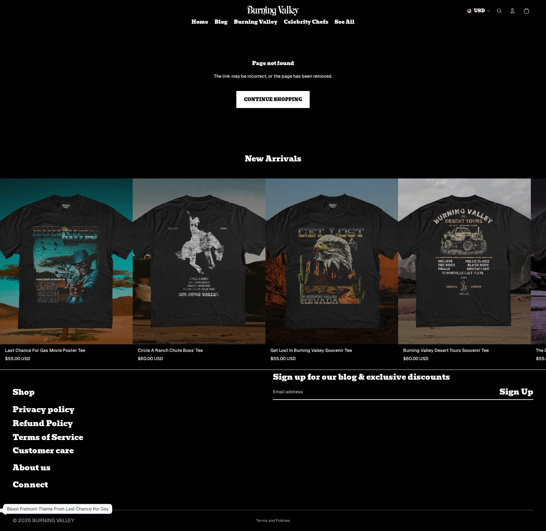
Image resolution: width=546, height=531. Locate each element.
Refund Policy (43, 423)
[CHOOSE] (123, 334)
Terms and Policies (273, 520)
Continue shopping (273, 99)
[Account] (512, 11)
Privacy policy (44, 409)
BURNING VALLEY (53, 520)
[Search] (499, 11)
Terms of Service (48, 437)
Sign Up (516, 391)
